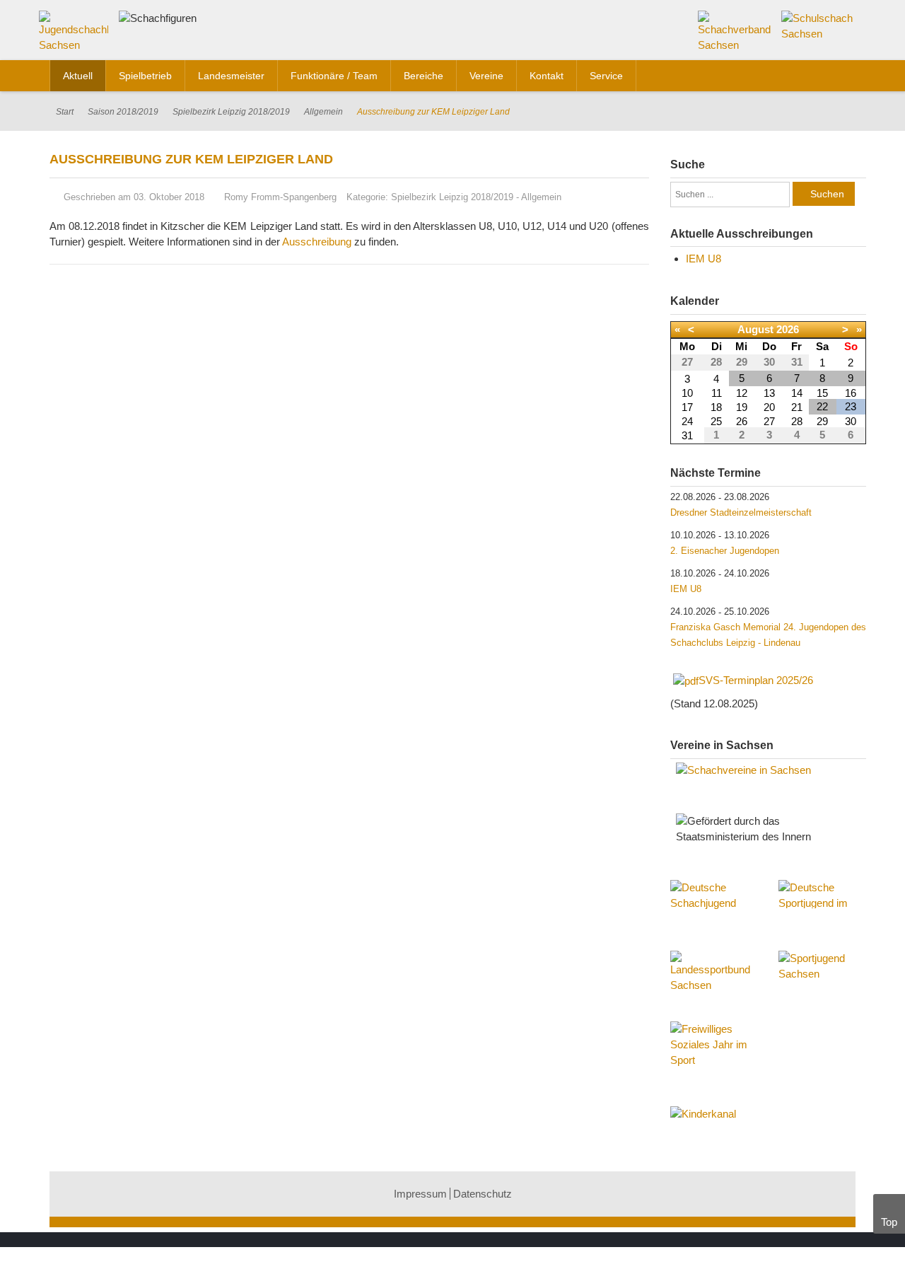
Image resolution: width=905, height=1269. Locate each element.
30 (850, 421)
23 (850, 406)
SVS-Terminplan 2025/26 (756, 680)
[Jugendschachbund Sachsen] (77, 34)
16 (850, 393)
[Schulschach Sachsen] (818, 25)
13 (769, 393)
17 (687, 407)
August (755, 329)
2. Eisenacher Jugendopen (724, 550)
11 (716, 393)
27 (769, 421)
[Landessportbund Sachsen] (714, 979)
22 (822, 406)
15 (822, 393)
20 (769, 407)
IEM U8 (703, 259)
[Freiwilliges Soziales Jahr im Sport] (714, 1046)
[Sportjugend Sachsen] (822, 972)
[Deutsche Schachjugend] (714, 908)
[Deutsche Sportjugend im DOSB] (822, 894)
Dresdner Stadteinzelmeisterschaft (741, 512)
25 (716, 421)
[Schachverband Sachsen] (735, 31)
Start (65, 112)
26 (741, 421)
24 (687, 421)
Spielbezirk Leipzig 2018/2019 (231, 112)
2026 (787, 329)
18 (716, 407)
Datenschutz (482, 1194)
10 (687, 393)
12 (741, 393)
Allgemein (323, 112)
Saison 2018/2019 (123, 112)
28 (796, 421)
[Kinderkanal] (768, 1114)
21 (796, 407)
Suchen (827, 193)
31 (687, 435)
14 (796, 393)
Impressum (420, 1194)
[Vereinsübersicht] (768, 770)
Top (889, 1222)
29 (822, 421)
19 (741, 407)
